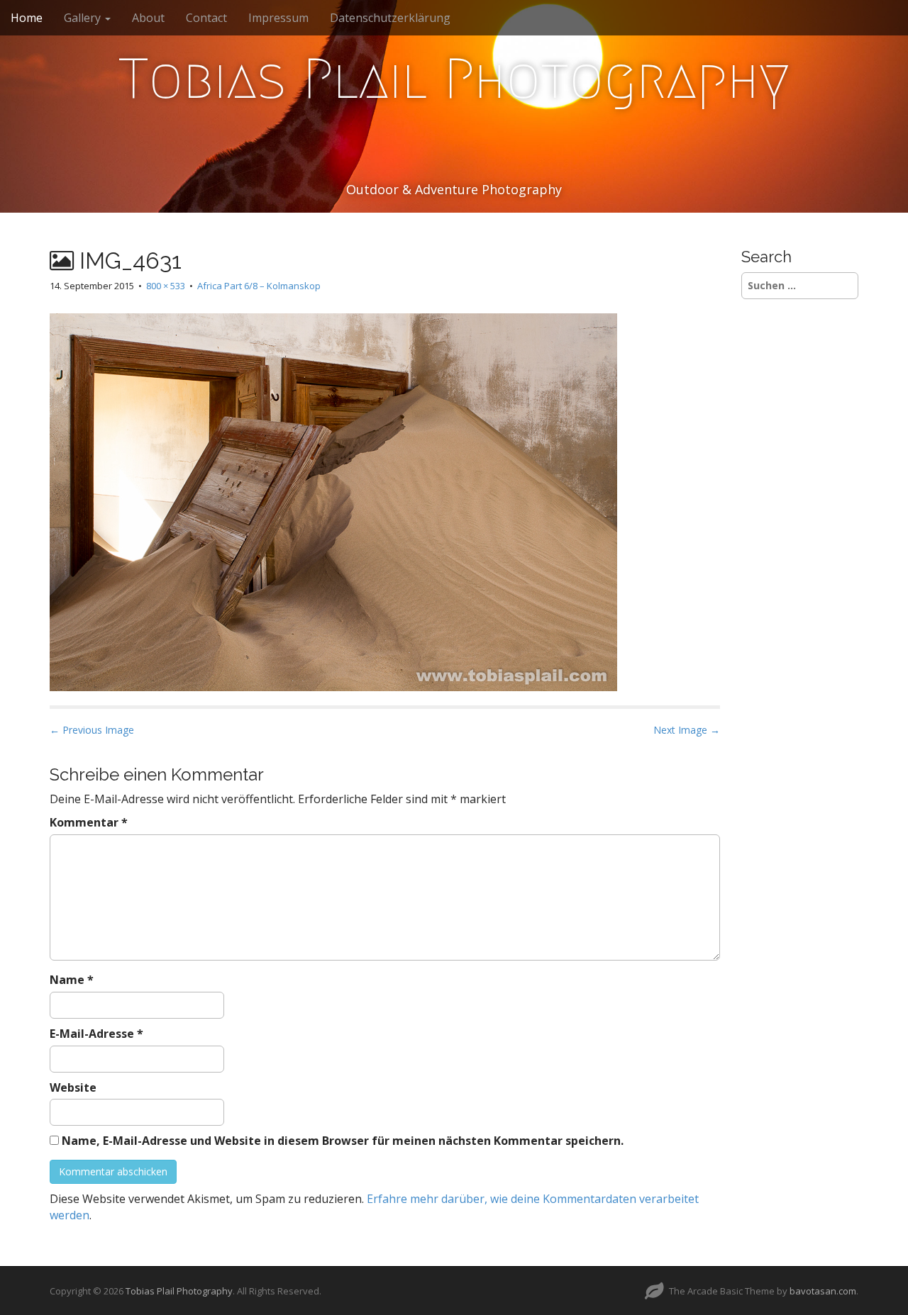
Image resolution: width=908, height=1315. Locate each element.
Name (72, 979)
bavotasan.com (823, 1291)
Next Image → (686, 730)
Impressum (278, 18)
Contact (206, 18)
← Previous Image (92, 730)
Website (73, 1087)
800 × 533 (165, 285)
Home (27, 18)
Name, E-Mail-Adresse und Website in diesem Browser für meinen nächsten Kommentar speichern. (343, 1140)
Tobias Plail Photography (454, 78)
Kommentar (89, 822)
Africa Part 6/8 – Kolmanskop (259, 285)
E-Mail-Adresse (96, 1033)
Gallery (84, 18)
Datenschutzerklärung (390, 18)
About (148, 18)
